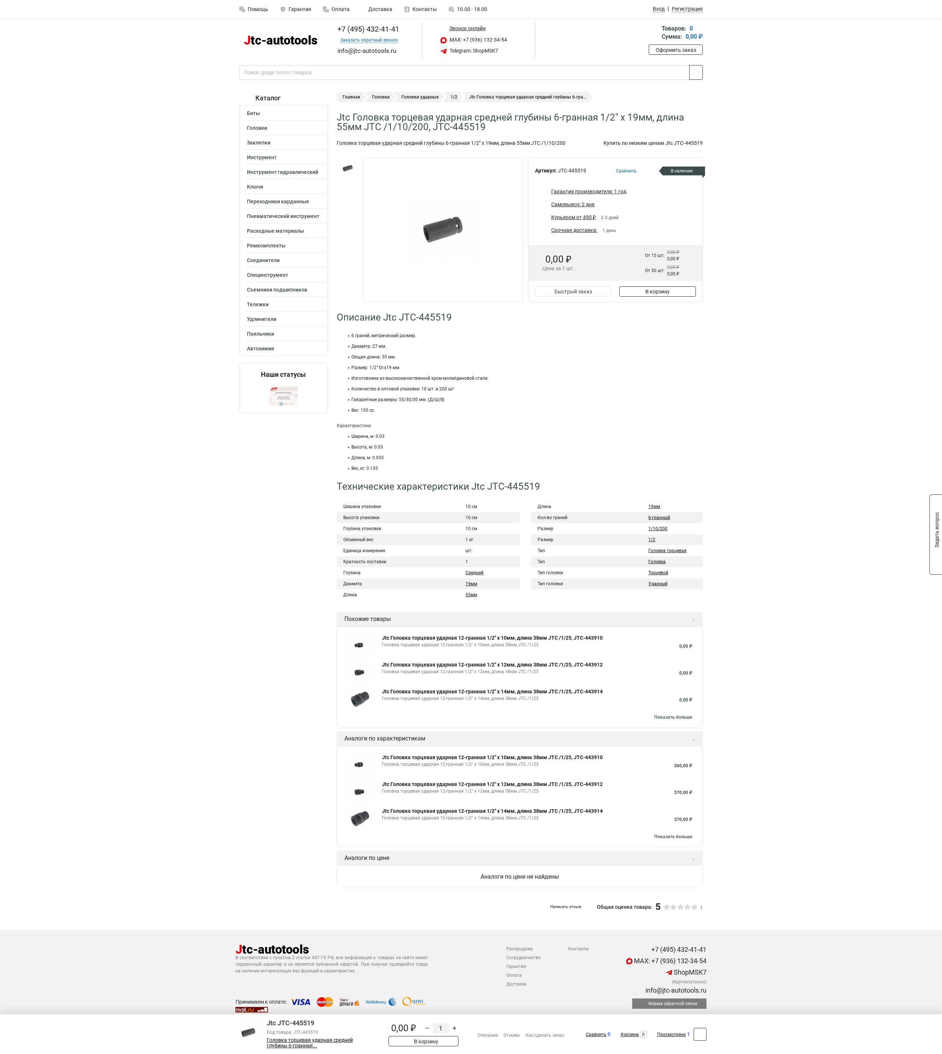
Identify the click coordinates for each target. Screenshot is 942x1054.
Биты (253, 113)
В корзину (657, 291)
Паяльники (260, 334)
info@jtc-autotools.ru (675, 990)
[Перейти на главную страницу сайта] (280, 39)
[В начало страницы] (700, 1034)
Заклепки (258, 143)
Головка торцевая (667, 550)
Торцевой (658, 572)
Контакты (424, 9)
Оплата (341, 9)
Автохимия (260, 348)
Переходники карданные (278, 201)
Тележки (258, 304)
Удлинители (261, 319)
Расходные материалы (275, 231)
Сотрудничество (523, 957)
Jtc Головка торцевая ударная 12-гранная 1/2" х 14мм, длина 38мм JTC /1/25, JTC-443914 (492, 691)
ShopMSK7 (689, 972)
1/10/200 (657, 528)
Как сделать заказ (544, 1035)
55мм (471, 594)
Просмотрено (671, 1034)
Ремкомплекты (266, 246)
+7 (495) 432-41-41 (367, 29)
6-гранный (659, 517)
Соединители (263, 260)
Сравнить (596, 1034)
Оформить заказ (676, 50)
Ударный (657, 583)
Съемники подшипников (277, 290)
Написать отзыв (565, 906)
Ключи (255, 187)
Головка (657, 561)
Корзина (630, 1034)
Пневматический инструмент (283, 216)
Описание (488, 1035)
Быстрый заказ (573, 291)
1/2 (453, 97)
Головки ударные (420, 97)
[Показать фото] (348, 168)
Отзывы (511, 1035)
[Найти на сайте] (696, 72)
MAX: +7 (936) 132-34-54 (478, 40)
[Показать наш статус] (283, 395)
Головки (257, 128)
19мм (471, 583)
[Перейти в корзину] (654, 33)
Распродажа (519, 948)
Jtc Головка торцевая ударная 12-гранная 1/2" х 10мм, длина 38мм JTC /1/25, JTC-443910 (492, 638)
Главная (351, 97)
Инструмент (262, 157)
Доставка (379, 9)
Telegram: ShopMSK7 (473, 51)
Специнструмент (267, 275)
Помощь (258, 9)
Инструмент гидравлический (282, 172)
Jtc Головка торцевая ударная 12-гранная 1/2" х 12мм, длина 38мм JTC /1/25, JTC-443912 (492, 665)
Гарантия (299, 9)
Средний (474, 572)
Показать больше (673, 717)
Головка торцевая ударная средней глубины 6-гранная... (310, 1042)
